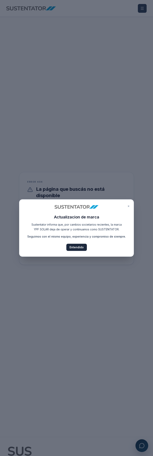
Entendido (77, 247)
